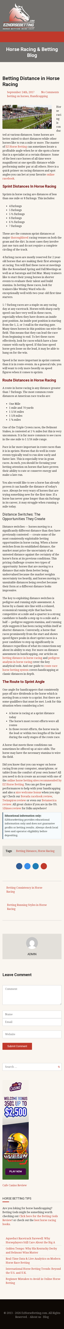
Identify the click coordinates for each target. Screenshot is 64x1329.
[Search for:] (32, 1066)
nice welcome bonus (28, 792)
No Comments (50, 92)
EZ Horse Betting (16, 146)
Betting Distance (26, 851)
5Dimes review (11, 808)
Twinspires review (14, 800)
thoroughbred (19, 237)
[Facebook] (20, 866)
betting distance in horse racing (22, 658)
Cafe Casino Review (14, 1185)
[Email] (44, 866)
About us (35, 1317)
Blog (46, 1317)
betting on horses (18, 96)
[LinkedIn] (36, 866)
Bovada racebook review (36, 796)
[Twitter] (28, 866)
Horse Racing (46, 851)
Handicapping (39, 96)
